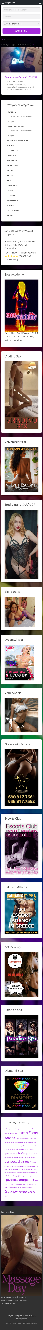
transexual (12, 1161)
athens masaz (27, 1129)
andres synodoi (9, 1129)
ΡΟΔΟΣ (10, 206)
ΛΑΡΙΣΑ (10, 181)
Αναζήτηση (22, 31)
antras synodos (18, 1129)
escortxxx (7, 1142)
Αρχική (10, 1316)
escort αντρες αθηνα (30, 1142)
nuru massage (23, 1149)
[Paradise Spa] (22, 1036)
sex (20, 1153)
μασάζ (31, 1192)
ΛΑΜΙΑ (10, 176)
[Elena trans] (20, 612)
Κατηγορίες (19, 1316)
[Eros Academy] (22, 305)
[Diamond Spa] (22, 1092)
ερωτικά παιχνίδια (28, 1176)
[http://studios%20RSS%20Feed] (33, 44)
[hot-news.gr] (22, 974)
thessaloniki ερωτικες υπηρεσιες (26, 1157)
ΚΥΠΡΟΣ (11, 171)
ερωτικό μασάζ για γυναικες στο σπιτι (21, 1187)
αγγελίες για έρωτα (27, 1166)
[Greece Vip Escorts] (22, 777)
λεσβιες (23, 1192)
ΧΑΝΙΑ (10, 216)
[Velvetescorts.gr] (22, 469)
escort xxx (33, 1138)
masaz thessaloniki (13, 1149)
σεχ (6, 1196)
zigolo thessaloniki (15, 1166)
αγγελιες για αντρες (26, 1169)
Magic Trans (10, 3)
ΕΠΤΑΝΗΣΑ (12, 151)
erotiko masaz (14, 1133)
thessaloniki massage (11, 1157)
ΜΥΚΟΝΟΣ (12, 186)
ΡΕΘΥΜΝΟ (12, 201)
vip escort (26, 1162)
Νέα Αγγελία (21, 1319)
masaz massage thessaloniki (22, 1146)
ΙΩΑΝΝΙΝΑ (12, 161)
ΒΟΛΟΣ (10, 146)
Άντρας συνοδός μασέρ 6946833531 (23, 77)
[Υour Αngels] (22, 715)
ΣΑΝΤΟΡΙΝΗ (13, 211)
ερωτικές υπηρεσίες (20, 1180)
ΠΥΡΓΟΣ (11, 196)
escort (23, 1133)
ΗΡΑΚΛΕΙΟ (12, 156)
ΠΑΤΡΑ (10, 190)
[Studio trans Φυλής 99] (22, 544)
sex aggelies (26, 1153)
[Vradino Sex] (22, 395)
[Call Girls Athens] (22, 913)
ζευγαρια (11, 1191)
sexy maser (34, 1153)
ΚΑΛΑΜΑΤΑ (13, 166)
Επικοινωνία (30, 1316)
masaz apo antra (9, 1146)
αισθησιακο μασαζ (22, 1172)
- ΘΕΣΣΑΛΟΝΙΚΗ (15, 126)
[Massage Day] (21, 1255)
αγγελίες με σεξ (15, 1169)
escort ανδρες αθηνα (17, 1142)
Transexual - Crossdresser (20, 116)
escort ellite (19, 1138)
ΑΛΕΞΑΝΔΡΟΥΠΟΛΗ (17, 141)
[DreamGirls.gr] (19, 662)
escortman (26, 1138)
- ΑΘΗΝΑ (11, 112)
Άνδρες (9, 82)
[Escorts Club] (22, 849)
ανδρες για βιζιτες (17, 1176)
